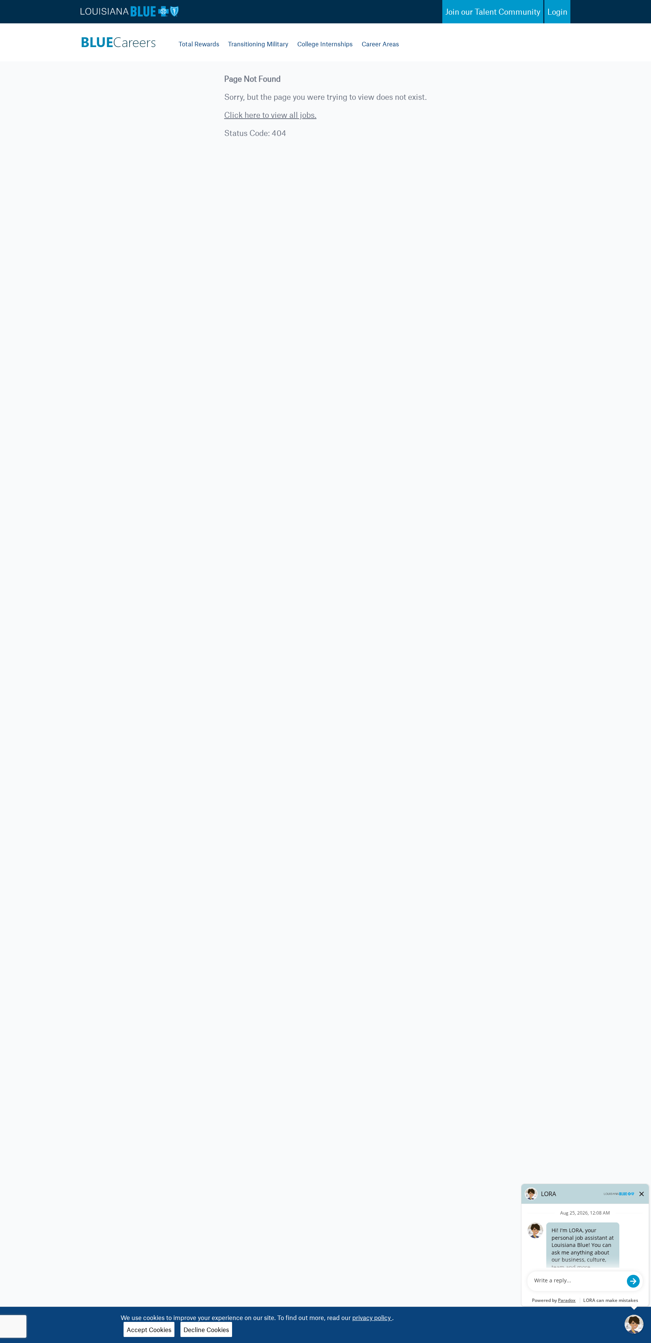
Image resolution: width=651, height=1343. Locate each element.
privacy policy (372, 1317)
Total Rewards (199, 43)
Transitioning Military (258, 43)
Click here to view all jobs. (270, 114)
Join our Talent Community (492, 11)
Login (557, 11)
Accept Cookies (149, 1329)
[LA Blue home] (118, 40)
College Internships (325, 43)
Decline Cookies (206, 1329)
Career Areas (380, 43)
